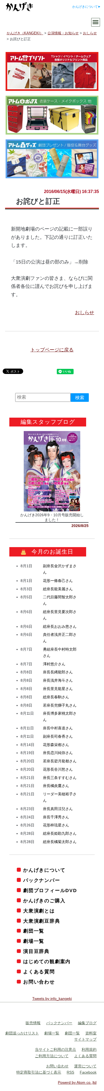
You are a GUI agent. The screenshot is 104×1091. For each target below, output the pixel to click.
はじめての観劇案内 (47, 961)
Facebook (88, 1072)
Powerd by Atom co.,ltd (77, 1082)
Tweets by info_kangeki (52, 998)
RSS (70, 1072)
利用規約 (89, 1049)
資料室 (91, 1033)
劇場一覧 (33, 941)
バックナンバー (41, 880)
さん (58, 580)
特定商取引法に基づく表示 (38, 1072)
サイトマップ (85, 1039)
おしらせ (84, 312)
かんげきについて (85, 7)
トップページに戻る (52, 349)
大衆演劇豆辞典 (41, 921)
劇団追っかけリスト (22, 1033)
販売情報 (33, 1023)
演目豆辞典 (36, 951)
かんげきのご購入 (44, 900)
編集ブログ (87, 1023)
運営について (85, 1066)
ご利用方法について (52, 1056)
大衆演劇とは (39, 911)
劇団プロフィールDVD (50, 890)
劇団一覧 (33, 931)
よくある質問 (39, 971)
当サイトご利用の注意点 (55, 1049)
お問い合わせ (39, 982)
